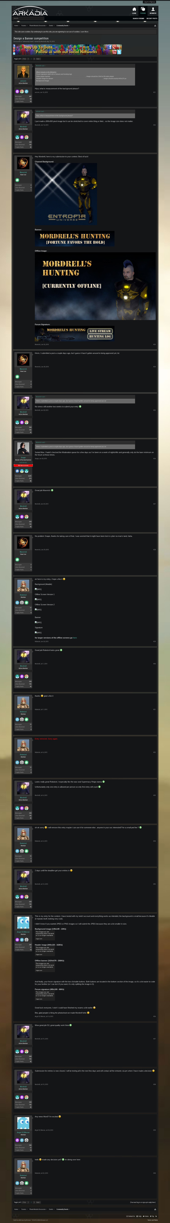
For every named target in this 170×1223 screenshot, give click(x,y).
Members (153, 13)
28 (30, 101)
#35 (154, 884)
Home (134, 13)
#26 (154, 458)
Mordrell (43, 41)
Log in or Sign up (149, 2)
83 (30, 481)
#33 (154, 795)
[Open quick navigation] (155, 25)
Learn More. (85, 32)
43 (30, 147)
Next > (38, 59)
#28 (154, 550)
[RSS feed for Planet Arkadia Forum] (156, 1216)
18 (30, 950)
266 (30, 945)
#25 (154, 410)
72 (30, 608)
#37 (154, 1039)
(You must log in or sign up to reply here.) (143, 1202)
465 (30, 96)
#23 (154, 344)
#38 (154, 1084)
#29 (154, 641)
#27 (154, 504)
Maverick (23, 172)
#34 (154, 841)
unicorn (23, 81)
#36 (154, 1016)
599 (30, 142)
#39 (154, 1130)
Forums (143, 13)
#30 (154, 664)
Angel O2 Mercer (23, 932)
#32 (154, 752)
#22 (154, 125)
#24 (154, 367)
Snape (23, 458)
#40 (154, 1173)
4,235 (29, 476)
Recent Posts (152, 18)
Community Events (28, 41)
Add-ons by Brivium (30, 1220)
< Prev (24, 59)
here (75, 638)
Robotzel (23, 595)
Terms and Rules (152, 1220)
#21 (154, 92)
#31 (154, 709)
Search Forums (138, 18)
